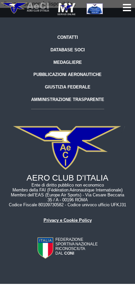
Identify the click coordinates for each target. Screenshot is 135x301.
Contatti (67, 37)
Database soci (67, 49)
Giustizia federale (67, 87)
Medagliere (67, 62)
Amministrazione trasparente (67, 99)
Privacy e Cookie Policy (68, 220)
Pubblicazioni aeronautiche (67, 74)
